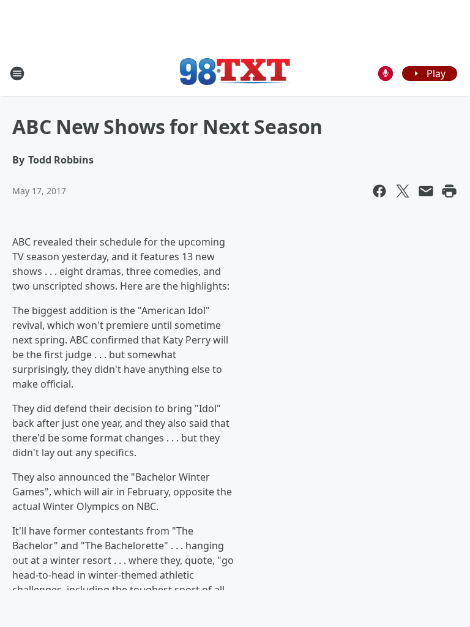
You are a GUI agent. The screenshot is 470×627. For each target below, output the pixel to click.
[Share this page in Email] (426, 191)
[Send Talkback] (385, 73)
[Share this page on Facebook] (379, 191)
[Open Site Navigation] (17, 73)
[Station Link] (235, 73)
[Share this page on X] (402, 191)
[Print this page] (449, 191)
